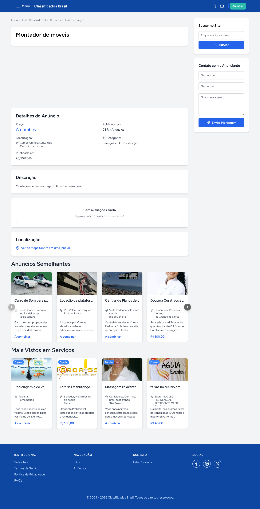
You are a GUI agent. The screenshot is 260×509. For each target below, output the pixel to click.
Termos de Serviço (26, 468)
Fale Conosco (142, 462)
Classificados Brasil (50, 6)
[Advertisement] (99, 77)
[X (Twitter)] (217, 464)
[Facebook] (196, 464)
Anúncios (80, 468)
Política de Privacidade (29, 474)
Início (14, 20)
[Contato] (222, 6)
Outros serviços (74, 20)
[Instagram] (207, 464)
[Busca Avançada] (214, 6)
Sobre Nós (21, 462)
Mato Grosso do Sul (34, 20)
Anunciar (237, 6)
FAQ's (18, 480)
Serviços (55, 20)
